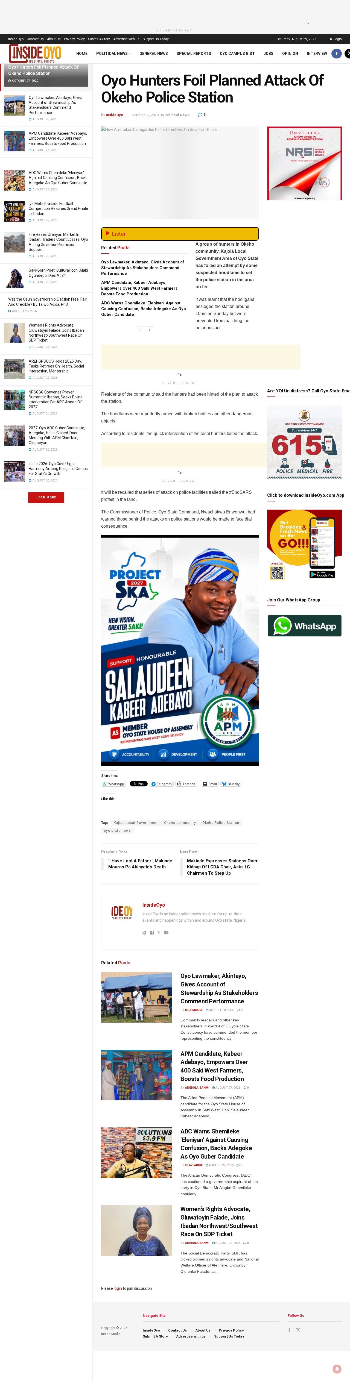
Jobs (268, 53)
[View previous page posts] (140, 330)
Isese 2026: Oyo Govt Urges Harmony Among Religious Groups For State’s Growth (58, 469)
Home (82, 53)
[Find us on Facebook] (336, 53)
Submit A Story (99, 39)
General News (153, 53)
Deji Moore (194, 1010)
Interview (317, 53)
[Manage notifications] (337, 1369)
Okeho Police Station (220, 823)
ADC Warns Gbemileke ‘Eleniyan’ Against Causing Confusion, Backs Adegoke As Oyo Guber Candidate (58, 178)
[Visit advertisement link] (180, 650)
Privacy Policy (74, 39)
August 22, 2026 (227, 1243)
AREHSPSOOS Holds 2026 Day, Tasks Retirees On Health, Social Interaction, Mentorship (56, 366)
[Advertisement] (173, 12)
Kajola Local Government (136, 823)
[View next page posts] (150, 330)
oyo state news (117, 831)
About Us (54, 39)
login (118, 1288)
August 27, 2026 (227, 1087)
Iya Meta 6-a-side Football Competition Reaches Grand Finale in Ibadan (58, 208)
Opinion (290, 53)
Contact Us (35, 39)
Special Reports (194, 53)
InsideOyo (16, 39)
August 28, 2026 (221, 1010)
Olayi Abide (194, 1165)
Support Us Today (156, 39)
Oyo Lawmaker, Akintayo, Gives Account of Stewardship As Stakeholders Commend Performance (142, 268)
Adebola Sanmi (197, 1087)
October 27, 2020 (145, 115)
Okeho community (180, 823)
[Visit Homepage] (35, 53)
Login (337, 39)
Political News (112, 53)
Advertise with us (126, 39)
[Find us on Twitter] (298, 1330)
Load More (46, 497)
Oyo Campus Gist (237, 53)
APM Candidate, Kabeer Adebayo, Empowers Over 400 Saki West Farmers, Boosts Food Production (58, 138)
